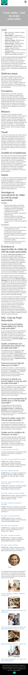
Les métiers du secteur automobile (9, 449)
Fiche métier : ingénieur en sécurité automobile (12, 493)
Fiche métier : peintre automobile (9, 525)
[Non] (26, 669)
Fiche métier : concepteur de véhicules (10, 535)
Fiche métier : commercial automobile (10, 516)
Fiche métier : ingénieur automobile (10, 470)
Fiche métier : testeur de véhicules (9, 545)
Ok (14, 672)
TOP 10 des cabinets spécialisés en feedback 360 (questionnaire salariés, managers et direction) (13, 627)
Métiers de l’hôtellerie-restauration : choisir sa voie (13, 644)
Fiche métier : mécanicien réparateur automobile (13, 459)
